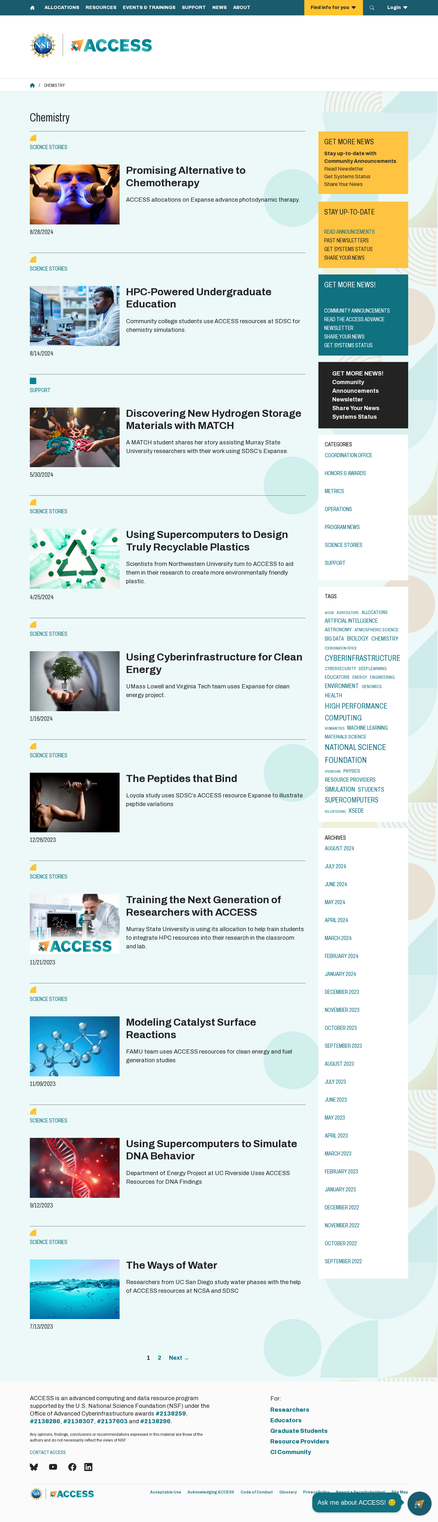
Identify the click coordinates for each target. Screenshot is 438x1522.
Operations (338, 509)
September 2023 (343, 1046)
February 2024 (341, 956)
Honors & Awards (345, 473)
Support (40, 390)
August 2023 (339, 1064)
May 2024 (335, 902)
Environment (342, 686)
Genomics (372, 686)
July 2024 (335, 866)
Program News (342, 527)
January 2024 (340, 974)
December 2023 (342, 992)
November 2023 (342, 1010)
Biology (357, 638)
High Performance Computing (356, 712)
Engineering (382, 677)
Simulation (340, 789)
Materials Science (345, 737)
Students (371, 789)
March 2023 (338, 1153)
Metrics (334, 491)
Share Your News (355, 408)
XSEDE (356, 810)
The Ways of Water (171, 1265)
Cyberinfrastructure (362, 658)
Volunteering (335, 811)
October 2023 (341, 1028)
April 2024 (336, 920)
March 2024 (338, 938)
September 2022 (343, 1261)
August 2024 (339, 848)
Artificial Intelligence (351, 621)
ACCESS (329, 613)
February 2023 (341, 1171)
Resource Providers (350, 780)
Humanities (334, 728)
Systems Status (354, 417)
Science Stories (48, 147)
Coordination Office (348, 455)
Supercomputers (351, 800)
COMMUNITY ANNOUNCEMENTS (357, 310)
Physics (351, 771)
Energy (359, 677)
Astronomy (338, 629)
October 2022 (341, 1243)
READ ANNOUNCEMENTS (349, 232)
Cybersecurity (340, 668)
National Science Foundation (355, 754)
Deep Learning (373, 668)
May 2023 (335, 1117)
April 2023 (336, 1135)
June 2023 (336, 1100)
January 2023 (340, 1189)
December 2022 (342, 1207)
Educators (337, 677)
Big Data (334, 638)
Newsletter (347, 399)
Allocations (375, 612)
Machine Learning (367, 728)
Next (179, 1358)
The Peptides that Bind (181, 778)
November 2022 (342, 1225)
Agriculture (348, 612)
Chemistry (385, 638)
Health (333, 695)
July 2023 (335, 1082)
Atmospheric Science (377, 629)
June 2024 (336, 884)
